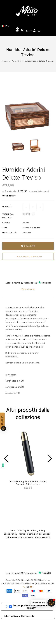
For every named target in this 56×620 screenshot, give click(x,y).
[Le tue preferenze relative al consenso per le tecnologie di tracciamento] (3, 465)
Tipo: (4, 227)
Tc (24, 587)
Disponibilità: (9, 232)
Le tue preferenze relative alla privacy (31, 606)
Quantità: (7, 206)
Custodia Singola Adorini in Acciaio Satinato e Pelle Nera (28, 482)
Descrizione (28, 289)
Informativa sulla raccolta (19, 616)
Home (5, 61)
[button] (5, 26)
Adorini (15, 61)
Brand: (6, 222)
